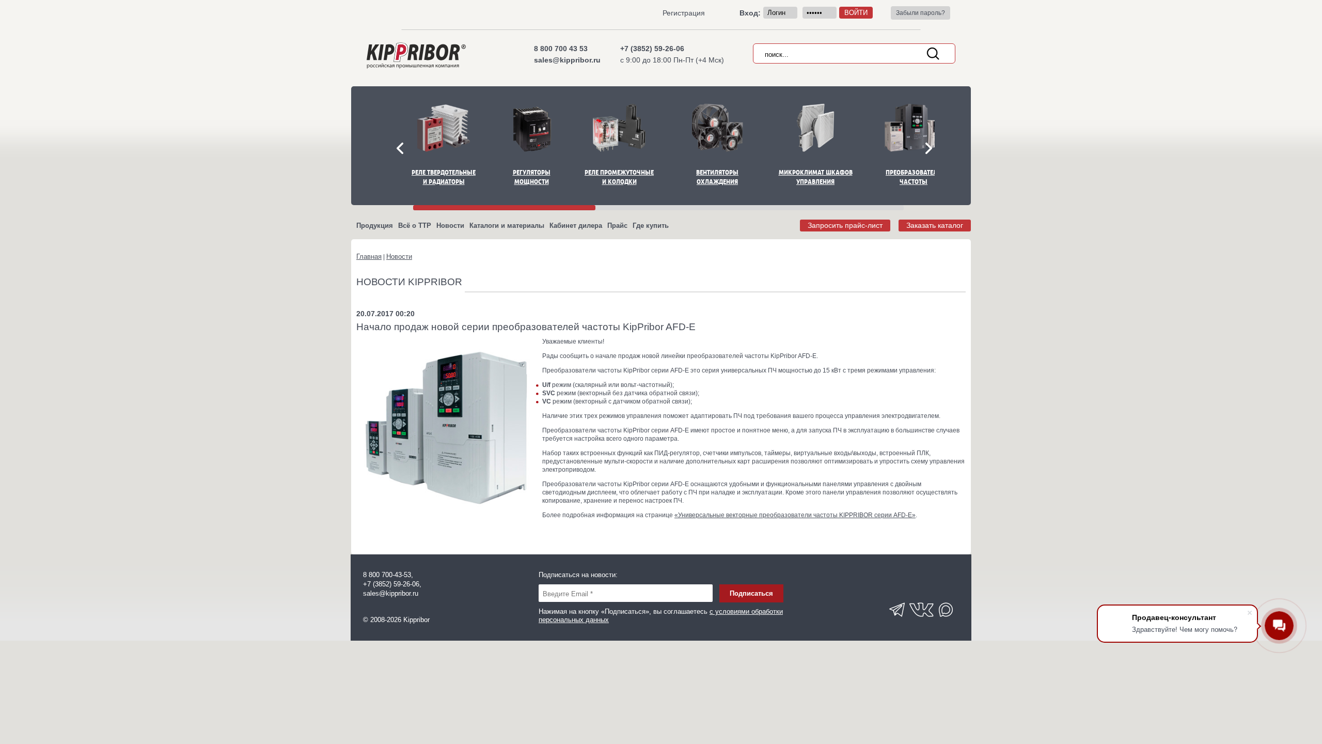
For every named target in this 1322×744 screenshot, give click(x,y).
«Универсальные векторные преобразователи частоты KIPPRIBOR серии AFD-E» (795, 515)
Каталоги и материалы (506, 225)
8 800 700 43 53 (561, 48)
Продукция (374, 225)
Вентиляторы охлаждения (717, 177)
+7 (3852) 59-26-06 (652, 48)
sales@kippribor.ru (567, 60)
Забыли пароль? (920, 13)
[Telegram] (897, 620)
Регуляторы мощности (531, 177)
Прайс (617, 225)
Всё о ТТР (414, 225)
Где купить (651, 225)
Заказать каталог (934, 225)
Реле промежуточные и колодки (619, 177)
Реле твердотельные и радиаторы (444, 177)
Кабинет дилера (575, 225)
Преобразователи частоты (913, 177)
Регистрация (684, 13)
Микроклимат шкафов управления (816, 177)
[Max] (946, 620)
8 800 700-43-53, (388, 575)
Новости (450, 225)
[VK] (921, 620)
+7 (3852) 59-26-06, (392, 584)
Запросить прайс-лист (845, 225)
